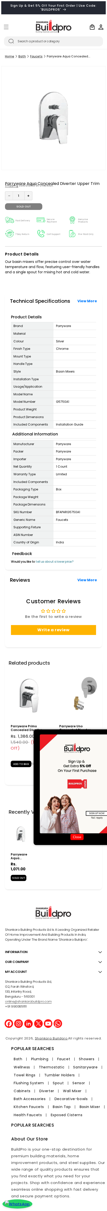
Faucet (63, 1059)
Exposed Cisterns (67, 1114)
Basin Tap (62, 1106)
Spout (58, 1083)
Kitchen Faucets (29, 1106)
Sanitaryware (85, 1067)
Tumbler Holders (59, 1075)
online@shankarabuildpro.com (28, 1001)
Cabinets (22, 1090)
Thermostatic (51, 1067)
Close (77, 837)
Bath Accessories (30, 1098)
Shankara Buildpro (51, 1038)
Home (9, 56)
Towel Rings (25, 1075)
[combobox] (53, 41)
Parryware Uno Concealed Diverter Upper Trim (75, 728)
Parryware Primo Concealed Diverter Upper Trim (26, 728)
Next (102, 720)
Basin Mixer (90, 1106)
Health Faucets (28, 1114)
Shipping (11, 185)
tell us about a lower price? (54, 561)
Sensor (78, 1083)
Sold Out (18, 878)
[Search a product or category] (11, 41)
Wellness (22, 1067)
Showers (86, 1059)
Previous (4, 720)
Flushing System (29, 1083)
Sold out (23, 206)
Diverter (46, 1090)
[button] (6, 27)
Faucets (36, 56)
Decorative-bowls (71, 1098)
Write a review (53, 630)
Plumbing (40, 1059)
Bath (22, 56)
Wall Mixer (72, 1090)
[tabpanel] (29, 721)
